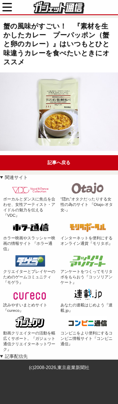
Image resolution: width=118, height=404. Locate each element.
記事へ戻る (59, 162)
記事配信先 (16, 356)
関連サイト (16, 177)
